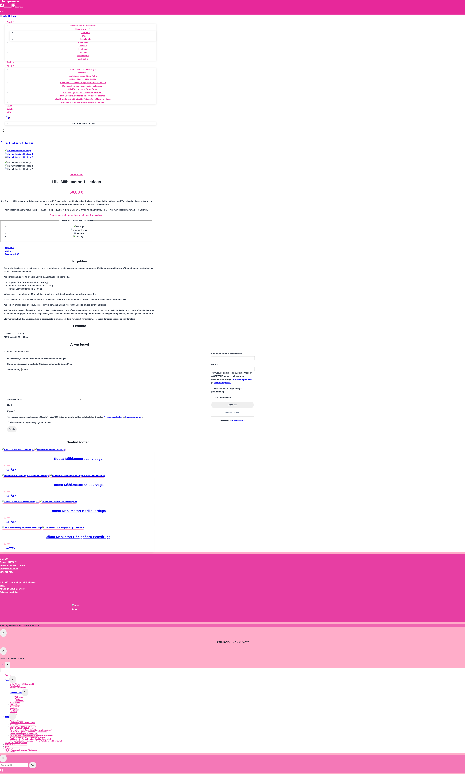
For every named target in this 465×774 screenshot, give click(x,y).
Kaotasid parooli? (232, 412)
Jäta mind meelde (222, 397)
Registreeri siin (238, 420)
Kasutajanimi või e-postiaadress (226, 354)
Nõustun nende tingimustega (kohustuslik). (226, 390)
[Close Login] (3, 633)
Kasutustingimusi (222, 383)
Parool (214, 364)
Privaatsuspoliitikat (242, 379)
